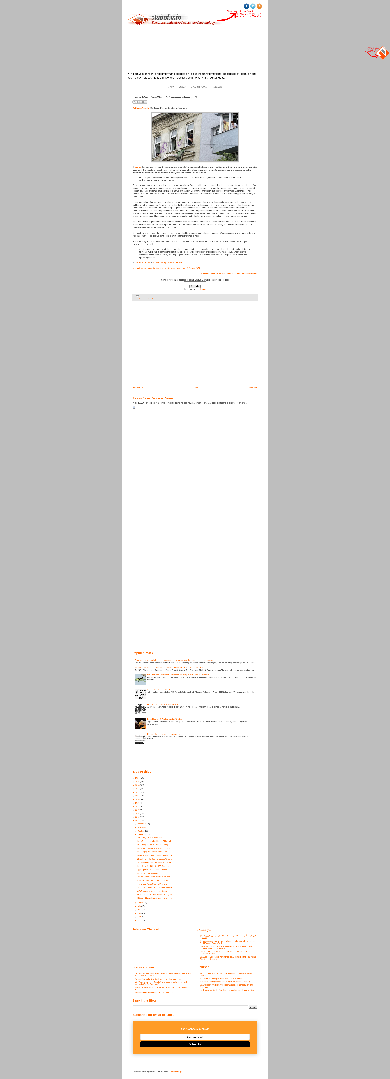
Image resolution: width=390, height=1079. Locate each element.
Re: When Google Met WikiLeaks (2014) (153, 848)
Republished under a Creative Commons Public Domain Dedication (228, 273)
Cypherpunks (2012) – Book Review (152, 870)
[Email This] (133, 102)
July (139, 906)
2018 (137, 806)
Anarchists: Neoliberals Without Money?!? (154, 895)
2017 (137, 810)
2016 (137, 814)
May (139, 913)
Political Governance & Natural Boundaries (155, 855)
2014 (137, 821)
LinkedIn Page (176, 1072)
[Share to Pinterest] (145, 102)
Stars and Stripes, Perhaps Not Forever (153, 398)
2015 (137, 817)
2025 (137, 782)
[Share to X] (139, 102)
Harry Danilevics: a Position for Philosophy (154, 841)
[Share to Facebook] (142, 102)
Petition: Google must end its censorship (164, 734)
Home (171, 86)
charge (138, 167)
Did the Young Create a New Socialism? (164, 704)
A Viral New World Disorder (158, 690)
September (142, 834)
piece (142, 244)
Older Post (252, 388)
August (140, 903)
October (140, 831)
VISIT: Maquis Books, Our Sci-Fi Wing (152, 845)
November (142, 827)
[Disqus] (195, 346)
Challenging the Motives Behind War (152, 852)
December (142, 824)
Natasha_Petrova (154, 299)
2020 (137, 799)
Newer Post (138, 388)
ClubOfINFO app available (148, 873)
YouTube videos (199, 86)
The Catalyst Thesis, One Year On (151, 838)
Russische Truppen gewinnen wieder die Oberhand (221, 979)
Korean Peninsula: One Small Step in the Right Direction (158, 979)
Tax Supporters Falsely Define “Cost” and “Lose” (155, 992)
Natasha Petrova (143, 262)
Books (182, 86)
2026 (137, 778)
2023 (137, 789)
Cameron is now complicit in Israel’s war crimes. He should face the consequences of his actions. (175, 660)
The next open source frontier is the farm (153, 877)
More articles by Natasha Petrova (167, 262)
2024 (137, 785)
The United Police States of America (152, 884)
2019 (137, 803)
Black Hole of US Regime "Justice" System (164, 719)
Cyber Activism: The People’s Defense (153, 880)
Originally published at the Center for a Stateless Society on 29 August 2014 (166, 268)
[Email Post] (137, 296)
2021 (137, 796)
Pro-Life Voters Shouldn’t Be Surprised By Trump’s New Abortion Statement (178, 675)
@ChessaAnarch (141, 108)
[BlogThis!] (136, 102)
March (140, 920)
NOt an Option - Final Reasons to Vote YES (155, 862)
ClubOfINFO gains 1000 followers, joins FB (154, 887)
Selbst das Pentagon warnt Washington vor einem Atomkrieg (225, 982)
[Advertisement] (195, 49)
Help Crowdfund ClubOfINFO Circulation (154, 866)
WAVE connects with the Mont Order (152, 891)
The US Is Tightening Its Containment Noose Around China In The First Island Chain (169, 667)
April (139, 917)
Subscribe (217, 86)
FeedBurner (201, 289)
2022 (137, 792)
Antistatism (143, 299)
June (139, 910)
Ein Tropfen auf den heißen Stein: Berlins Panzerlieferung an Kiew (227, 990)
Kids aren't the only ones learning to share (154, 898)
